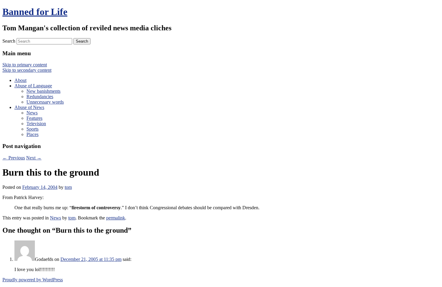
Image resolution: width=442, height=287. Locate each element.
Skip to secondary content (26, 70)
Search (8, 41)
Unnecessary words (45, 101)
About (20, 80)
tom (68, 187)
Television (36, 123)
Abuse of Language (33, 85)
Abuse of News (29, 107)
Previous (13, 157)
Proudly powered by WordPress (32, 279)
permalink (115, 217)
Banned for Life (34, 11)
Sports (32, 128)
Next (33, 157)
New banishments (43, 91)
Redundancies (39, 96)
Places (32, 134)
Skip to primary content (24, 64)
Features (34, 118)
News (32, 112)
